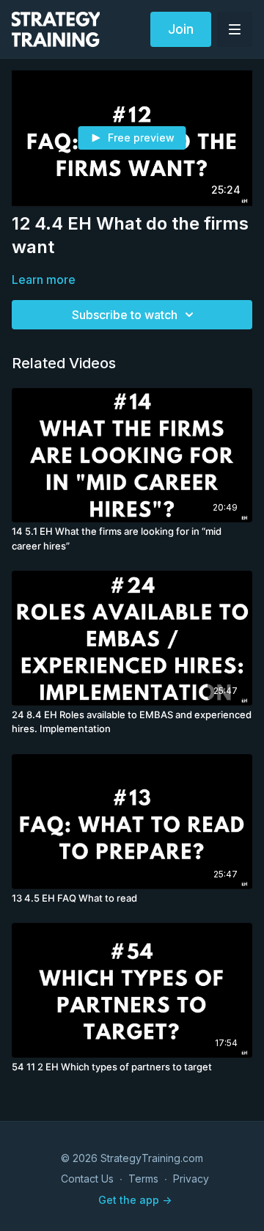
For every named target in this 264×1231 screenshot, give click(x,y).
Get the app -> (135, 1200)
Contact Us (87, 1178)
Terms (143, 1178)
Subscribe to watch (124, 314)
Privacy (191, 1178)
